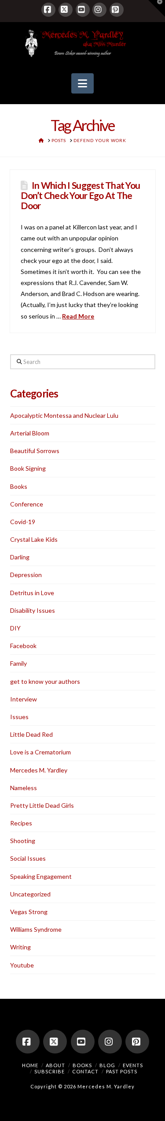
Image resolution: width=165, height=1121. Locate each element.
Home (30, 1065)
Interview (23, 699)
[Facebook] (48, 10)
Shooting (22, 840)
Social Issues (28, 858)
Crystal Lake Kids (34, 539)
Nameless (23, 787)
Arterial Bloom (29, 433)
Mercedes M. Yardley (38, 770)
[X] (66, 10)
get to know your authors (45, 681)
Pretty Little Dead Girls (42, 805)
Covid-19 (22, 521)
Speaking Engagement (41, 876)
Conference (26, 504)
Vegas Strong (29, 911)
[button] (82, 83)
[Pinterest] (117, 10)
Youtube (22, 965)
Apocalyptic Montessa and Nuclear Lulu (64, 415)
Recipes (21, 823)
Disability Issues (32, 610)
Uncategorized (30, 894)
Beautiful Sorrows (34, 450)
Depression (26, 574)
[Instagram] (99, 10)
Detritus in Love (32, 592)
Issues (19, 716)
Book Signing (28, 468)
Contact (85, 1071)
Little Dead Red (31, 734)
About (55, 1065)
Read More (78, 316)
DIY (15, 628)
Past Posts (121, 1071)
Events (133, 1065)
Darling (19, 557)
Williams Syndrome (36, 929)
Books (18, 486)
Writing (20, 947)
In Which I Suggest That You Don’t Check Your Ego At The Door (80, 195)
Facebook (23, 645)
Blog (107, 1065)
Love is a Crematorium (40, 752)
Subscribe (49, 1071)
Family (18, 663)
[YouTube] (83, 10)
